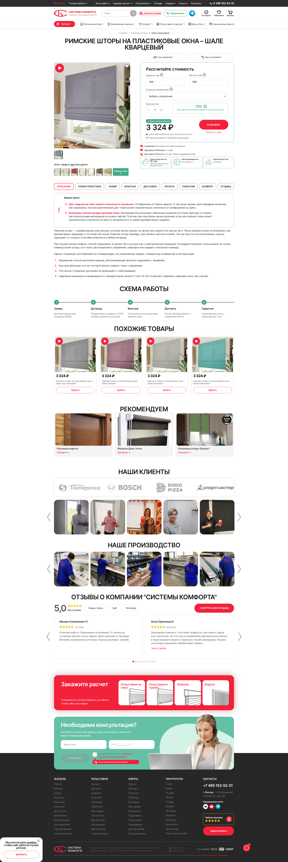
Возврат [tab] (207, 186)
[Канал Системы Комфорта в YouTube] (211, 807)
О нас (169, 783)
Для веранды (98, 824)
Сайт (114, 608)
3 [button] (138, 661)
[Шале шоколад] (99, 172)
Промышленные (137, 833)
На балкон (96, 802)
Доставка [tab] (150, 186)
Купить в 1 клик (213, 132)
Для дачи (96, 788)
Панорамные (135, 824)
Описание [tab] (64, 186)
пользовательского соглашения (214, 855)
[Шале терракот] (74, 172)
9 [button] (152, 661)
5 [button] (143, 661)
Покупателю (142, 3)
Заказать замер (152, 13)
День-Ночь (197, 24)
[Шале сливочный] (57, 172)
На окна (95, 784)
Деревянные (60, 815)
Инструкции (172, 828)
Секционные (135, 820)
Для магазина (98, 829)
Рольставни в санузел (171, 24)
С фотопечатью (99, 833)
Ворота (133, 778)
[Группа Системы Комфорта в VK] (205, 807)
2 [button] (135, 661)
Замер (169, 788)
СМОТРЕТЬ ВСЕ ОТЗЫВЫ (214, 607)
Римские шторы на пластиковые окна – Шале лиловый (120, 382)
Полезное (171, 819)
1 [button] (133, 661)
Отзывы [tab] (226, 186)
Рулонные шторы (93, 24)
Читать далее (158, 648)
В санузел (96, 797)
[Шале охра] (108, 172)
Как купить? (172, 824)
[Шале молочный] (91, 172)
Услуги (182, 3)
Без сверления (62, 824)
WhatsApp (131, 608)
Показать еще (120, 172)
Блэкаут (146, 24)
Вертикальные (61, 820)
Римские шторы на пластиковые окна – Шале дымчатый (166, 382)
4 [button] (140, 661)
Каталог (66, 24)
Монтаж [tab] (130, 186)
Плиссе (58, 784)
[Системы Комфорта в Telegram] (218, 807)
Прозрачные (98, 815)
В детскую (59, 806)
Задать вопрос (218, 830)
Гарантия (171, 815)
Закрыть (21, 854)
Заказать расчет (121, 3)
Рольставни (99, 778)
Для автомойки (137, 829)
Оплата (169, 797)
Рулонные (59, 802)
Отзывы (158, 3)
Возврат (170, 806)
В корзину (213, 124)
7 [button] (147, 661)
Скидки (169, 3)
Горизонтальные (63, 829)
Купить (75, 390)
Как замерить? (165, 57)
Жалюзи (60, 778)
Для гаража (97, 811)
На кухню (59, 797)
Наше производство (176, 833)
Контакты (196, 3)
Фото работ (102, 3)
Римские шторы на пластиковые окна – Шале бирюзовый (211, 382)
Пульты (132, 784)
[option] (92, 105)
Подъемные (135, 815)
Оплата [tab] (169, 186)
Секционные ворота (223, 24)
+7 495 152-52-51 (218, 785)
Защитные (96, 806)
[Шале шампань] (82, 172)
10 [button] (155, 661)
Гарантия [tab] (188, 186)
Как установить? (213, 57)
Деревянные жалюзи (122, 24)
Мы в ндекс (74, 610)
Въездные (134, 802)
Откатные (134, 793)
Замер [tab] (113, 186)
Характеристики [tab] (89, 186)
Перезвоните (177, 13)
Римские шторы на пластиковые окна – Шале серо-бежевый (74, 382)
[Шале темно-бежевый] (66, 172)
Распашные (135, 811)
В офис (57, 793)
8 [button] (150, 661)
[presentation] (165, 82)
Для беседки (98, 820)
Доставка (171, 810)
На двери (96, 793)
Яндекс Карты (95, 608)
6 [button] (145, 661)
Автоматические (63, 833)
